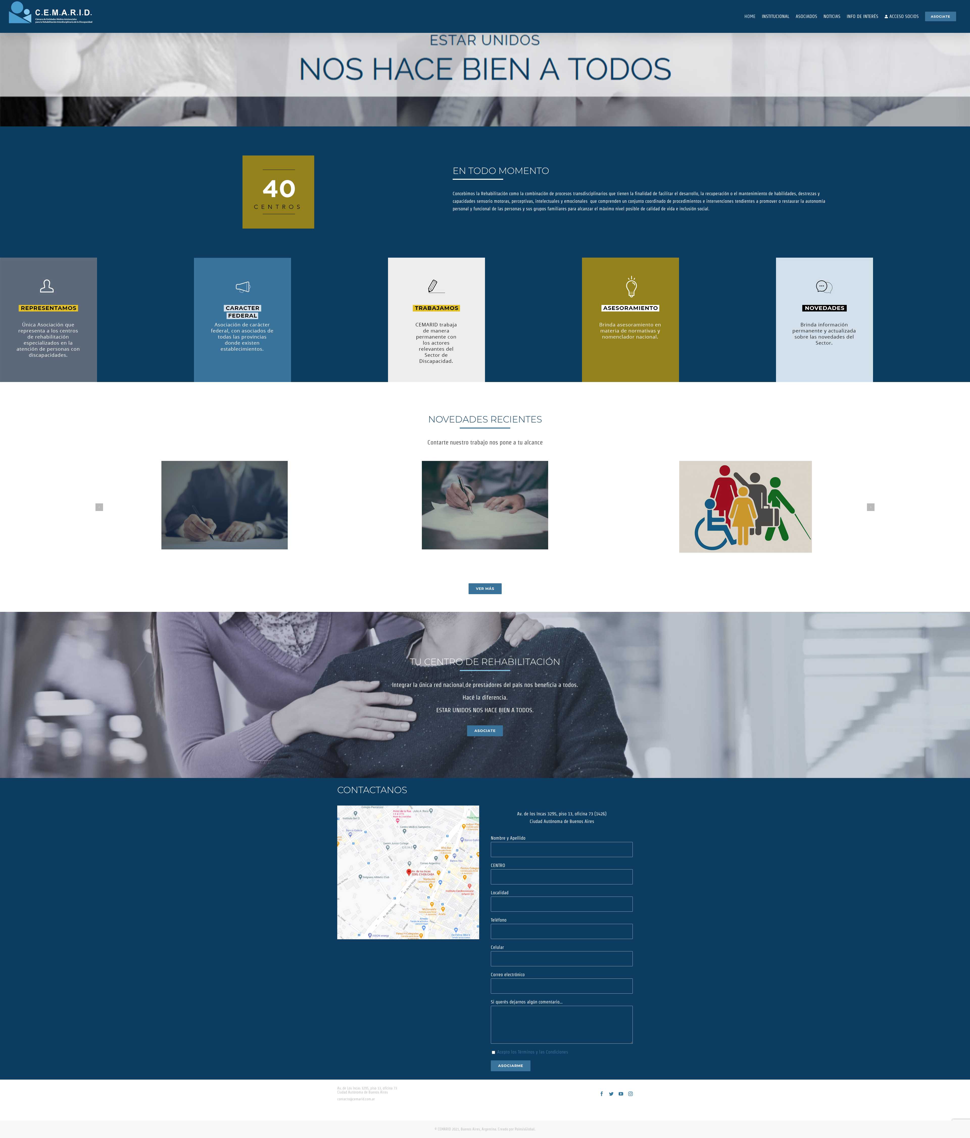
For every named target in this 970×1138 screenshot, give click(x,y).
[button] (99, 507)
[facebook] (601, 1093)
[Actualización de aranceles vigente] (485, 505)
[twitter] (611, 1093)
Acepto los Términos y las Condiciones (532, 1052)
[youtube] (621, 1093)
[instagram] (630, 1093)
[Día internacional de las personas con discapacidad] (745, 507)
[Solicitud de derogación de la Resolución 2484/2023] (224, 505)
